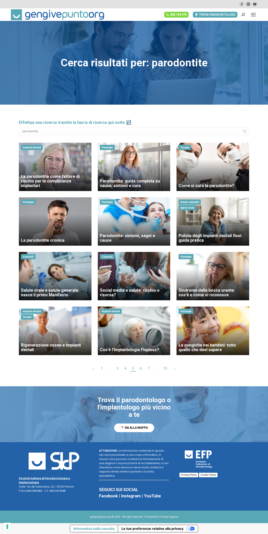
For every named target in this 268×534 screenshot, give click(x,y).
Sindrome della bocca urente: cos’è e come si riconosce (207, 292)
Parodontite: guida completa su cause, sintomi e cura (130, 183)
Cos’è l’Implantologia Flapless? (129, 349)
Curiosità (28, 256)
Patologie (107, 147)
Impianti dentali (32, 147)
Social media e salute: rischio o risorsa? (130, 292)
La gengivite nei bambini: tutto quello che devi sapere (207, 347)
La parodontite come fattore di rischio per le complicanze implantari (50, 181)
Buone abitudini (189, 202)
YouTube (152, 495)
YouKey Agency (169, 516)
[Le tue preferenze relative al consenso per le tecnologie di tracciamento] (7, 527)
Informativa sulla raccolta (94, 528)
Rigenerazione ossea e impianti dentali (51, 347)
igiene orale (187, 207)
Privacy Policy (189, 474)
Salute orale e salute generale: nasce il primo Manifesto (50, 292)
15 (165, 368)
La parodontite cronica (42, 240)
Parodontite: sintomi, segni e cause (127, 238)
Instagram (131, 495)
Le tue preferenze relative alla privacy (152, 528)
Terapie (184, 147)
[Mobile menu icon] (253, 14)
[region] (134, 414)
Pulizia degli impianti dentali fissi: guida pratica (210, 238)
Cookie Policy (208, 474)
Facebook (108, 495)
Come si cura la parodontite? (206, 185)
